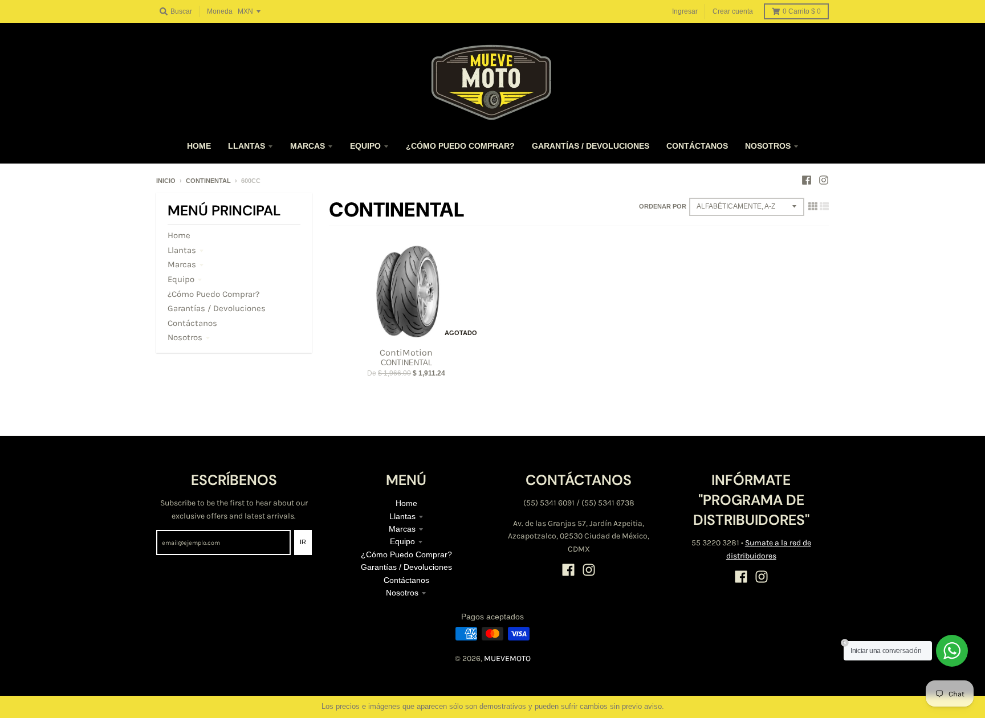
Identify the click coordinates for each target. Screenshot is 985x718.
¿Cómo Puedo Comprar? (213, 294)
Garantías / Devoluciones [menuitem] (590, 145)
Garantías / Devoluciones (217, 308)
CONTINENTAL (208, 180)
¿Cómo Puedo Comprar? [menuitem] (460, 145)
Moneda (220, 11)
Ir (303, 541)
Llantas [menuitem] (246, 145)
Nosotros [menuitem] (768, 145)
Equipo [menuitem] (365, 145)
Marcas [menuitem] (307, 145)
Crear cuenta (733, 11)
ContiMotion (406, 352)
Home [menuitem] (199, 145)
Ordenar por (662, 206)
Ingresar (685, 11)
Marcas (182, 264)
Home (179, 235)
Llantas (182, 250)
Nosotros (185, 337)
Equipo (181, 279)
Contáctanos (192, 323)
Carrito (802, 11)
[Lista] (824, 206)
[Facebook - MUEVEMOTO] (806, 180)
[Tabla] (812, 206)
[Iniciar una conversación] (952, 651)
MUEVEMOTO (507, 658)
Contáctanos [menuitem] (697, 145)
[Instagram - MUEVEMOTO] (824, 180)
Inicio (166, 180)
